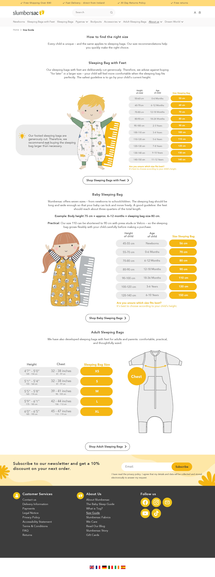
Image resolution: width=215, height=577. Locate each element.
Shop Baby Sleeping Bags (106, 318)
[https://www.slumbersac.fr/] (98, 567)
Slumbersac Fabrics (98, 517)
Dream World (172, 22)
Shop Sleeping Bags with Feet (105, 180)
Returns (27, 535)
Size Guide (28, 30)
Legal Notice (31, 513)
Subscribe (181, 466)
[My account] (195, 12)
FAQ (25, 530)
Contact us (29, 499)
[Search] (111, 12)
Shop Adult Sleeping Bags (106, 446)
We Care (91, 521)
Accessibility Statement (37, 521)
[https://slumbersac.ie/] (117, 567)
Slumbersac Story (97, 530)
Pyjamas (80, 22)
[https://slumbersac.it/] (110, 567)
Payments (29, 508)
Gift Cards (92, 535)
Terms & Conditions (35, 526)
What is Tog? (94, 508)
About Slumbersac (98, 499)
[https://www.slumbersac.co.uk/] (91, 567)
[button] (200, 12)
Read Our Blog (95, 526)
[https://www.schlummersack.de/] (104, 567)
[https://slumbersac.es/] (123, 567)
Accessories (111, 22)
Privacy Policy (31, 517)
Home (16, 30)
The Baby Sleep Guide (100, 504)
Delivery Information (35, 504)
